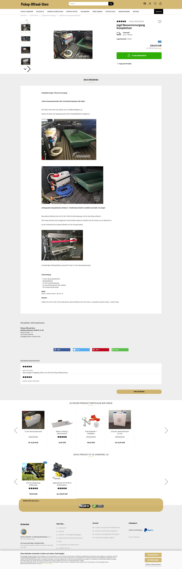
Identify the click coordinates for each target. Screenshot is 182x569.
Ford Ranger (97, 11)
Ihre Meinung (139, 392)
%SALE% (159, 11)
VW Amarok (85, 11)
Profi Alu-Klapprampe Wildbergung (33, 484)
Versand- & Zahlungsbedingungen (70, 535)
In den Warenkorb (139, 55)
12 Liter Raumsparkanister (33, 431)
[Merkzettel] (155, 3)
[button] (144, 3)
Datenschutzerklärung (47, 563)
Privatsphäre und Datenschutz (69, 545)
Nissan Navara (124, 11)
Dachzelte (40, 11)
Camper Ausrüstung (55, 11)
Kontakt (61, 531)
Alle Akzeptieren (153, 555)
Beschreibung (91, 80)
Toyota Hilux (110, 11)
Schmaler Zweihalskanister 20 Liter (120, 432)
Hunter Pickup (72, 11)
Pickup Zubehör (27, 11)
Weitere (136, 11)
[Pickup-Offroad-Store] (35, 4)
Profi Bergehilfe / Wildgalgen (91, 432)
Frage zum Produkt (125, 64)
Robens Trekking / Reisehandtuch (62, 432)
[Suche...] (111, 3)
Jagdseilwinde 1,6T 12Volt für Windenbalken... (62, 484)
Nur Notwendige (153, 560)
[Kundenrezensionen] (121, 22)
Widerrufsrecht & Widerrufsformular (71, 538)
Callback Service (64, 548)
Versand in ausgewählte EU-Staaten (107, 534)
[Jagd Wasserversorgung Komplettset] (73, 44)
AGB (60, 541)
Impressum (62, 528)
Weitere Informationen (153, 564)
